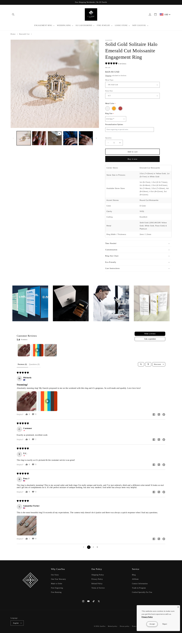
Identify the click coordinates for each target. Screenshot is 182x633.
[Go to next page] (98, 547)
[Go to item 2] (37, 350)
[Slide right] (96, 138)
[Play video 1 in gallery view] (55, 138)
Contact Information (140, 584)
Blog (134, 575)
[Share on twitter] (158, 414)
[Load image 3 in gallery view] (70, 138)
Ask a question (150, 339)
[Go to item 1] (24, 350)
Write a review (150, 334)
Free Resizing (56, 592)
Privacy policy (124, 626)
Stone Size (109, 91)
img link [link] (15, 287)
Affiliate (135, 579)
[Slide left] (13, 138)
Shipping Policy (97, 575)
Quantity (108, 138)
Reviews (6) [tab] (22, 364)
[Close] (178, 607)
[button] (13, 14)
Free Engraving (57, 588)
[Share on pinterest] (163, 414)
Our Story (55, 575)
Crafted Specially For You (142, 592)
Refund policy (112, 626)
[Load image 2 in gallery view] (39, 138)
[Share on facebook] (153, 414)
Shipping (108, 75)
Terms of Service (98, 588)
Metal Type (109, 80)
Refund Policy (97, 584)
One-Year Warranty (58, 579)
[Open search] (141, 364)
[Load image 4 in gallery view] (86, 138)
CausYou (102, 626)
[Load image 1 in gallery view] (24, 138)
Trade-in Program (139, 588)
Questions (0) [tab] (34, 364)
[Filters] (148, 364)
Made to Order (56, 584)
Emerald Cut (24, 34)
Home (13, 34)
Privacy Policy (97, 579)
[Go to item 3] (50, 350)
